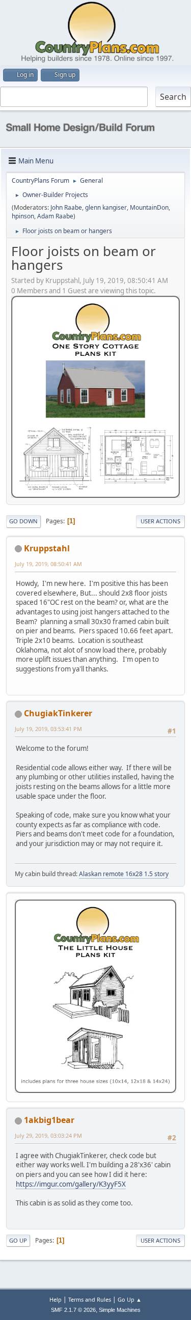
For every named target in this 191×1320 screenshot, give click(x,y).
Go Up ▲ (130, 1299)
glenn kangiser (106, 207)
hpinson (23, 216)
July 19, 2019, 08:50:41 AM (48, 564)
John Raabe (66, 207)
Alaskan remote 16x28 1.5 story (124, 873)
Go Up (18, 1240)
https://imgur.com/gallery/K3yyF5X (71, 1184)
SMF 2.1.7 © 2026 (73, 1310)
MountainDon (149, 207)
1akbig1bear (49, 1120)
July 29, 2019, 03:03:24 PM (48, 1135)
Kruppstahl (47, 548)
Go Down (23, 521)
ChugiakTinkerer (58, 713)
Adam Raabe (55, 216)
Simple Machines (120, 1310)
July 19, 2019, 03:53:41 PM (48, 729)
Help (55, 1299)
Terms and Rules (89, 1299)
